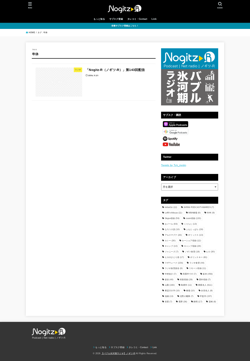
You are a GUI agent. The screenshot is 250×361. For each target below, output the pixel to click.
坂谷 (169, 279)
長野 (183, 301)
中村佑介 (170, 274)
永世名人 (207, 290)
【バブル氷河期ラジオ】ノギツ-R (118, 353)
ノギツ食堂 (192, 251)
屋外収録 (205, 279)
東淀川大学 (172, 290)
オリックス (195, 235)
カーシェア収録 (191, 240)
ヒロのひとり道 (174, 257)
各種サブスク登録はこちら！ (125, 25)
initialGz (171, 207)
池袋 (169, 296)
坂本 (208, 274)
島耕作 (186, 285)
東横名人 (205, 285)
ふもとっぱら (194, 229)
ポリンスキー (198, 257)
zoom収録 (193, 218)
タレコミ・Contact (137, 19)
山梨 (170, 285)
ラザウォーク (174, 263)
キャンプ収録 (192, 246)
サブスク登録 (116, 19)
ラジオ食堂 (196, 263)
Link (154, 19)
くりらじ (190, 224)
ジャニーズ (172, 251)
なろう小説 (172, 229)
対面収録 (186, 279)
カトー (170, 240)
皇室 (168, 301)
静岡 (198, 301)
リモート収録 (197, 268)
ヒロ (210, 251)
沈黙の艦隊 (187, 296)
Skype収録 (172, 218)
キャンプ (171, 246)
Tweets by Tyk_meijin (173, 165)
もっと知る (99, 19)
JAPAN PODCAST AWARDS (199, 207)
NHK (211, 213)
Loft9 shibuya (173, 213)
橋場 (190, 290)
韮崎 (212, 301)
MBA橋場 (194, 213)
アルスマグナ (173, 235)
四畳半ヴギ (189, 274)
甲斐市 (206, 296)
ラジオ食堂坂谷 (174, 268)
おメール (171, 224)
